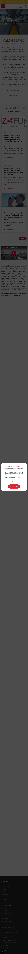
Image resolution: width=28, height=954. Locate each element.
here (18, 477)
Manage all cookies (14, 481)
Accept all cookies (14, 486)
